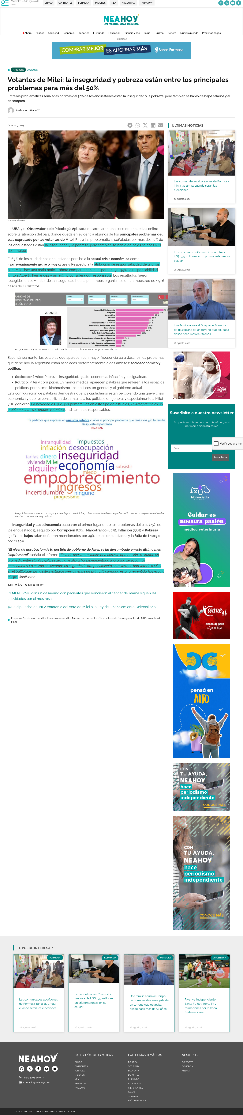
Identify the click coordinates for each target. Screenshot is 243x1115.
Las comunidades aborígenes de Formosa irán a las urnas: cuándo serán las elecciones (201, 186)
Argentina (18, 69)
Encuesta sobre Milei (59, 618)
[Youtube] (232, 3)
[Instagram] (220, 3)
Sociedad (32, 69)
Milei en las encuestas (84, 618)
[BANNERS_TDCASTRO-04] (201, 757)
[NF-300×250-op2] (201, 398)
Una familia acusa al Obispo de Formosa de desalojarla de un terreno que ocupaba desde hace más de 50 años (201, 330)
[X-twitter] (226, 3)
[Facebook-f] (238, 3)
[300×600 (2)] (201, 929)
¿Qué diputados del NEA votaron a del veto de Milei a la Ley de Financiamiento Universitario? (82, 607)
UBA (144, 618)
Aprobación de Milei (34, 618)
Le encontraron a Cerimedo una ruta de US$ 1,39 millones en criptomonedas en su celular (202, 256)
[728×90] (121, 58)
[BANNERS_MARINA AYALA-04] (201, 586)
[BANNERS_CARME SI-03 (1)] (201, 638)
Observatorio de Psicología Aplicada (119, 618)
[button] (130, 125)
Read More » (26, 1013)
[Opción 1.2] (201, 810)
